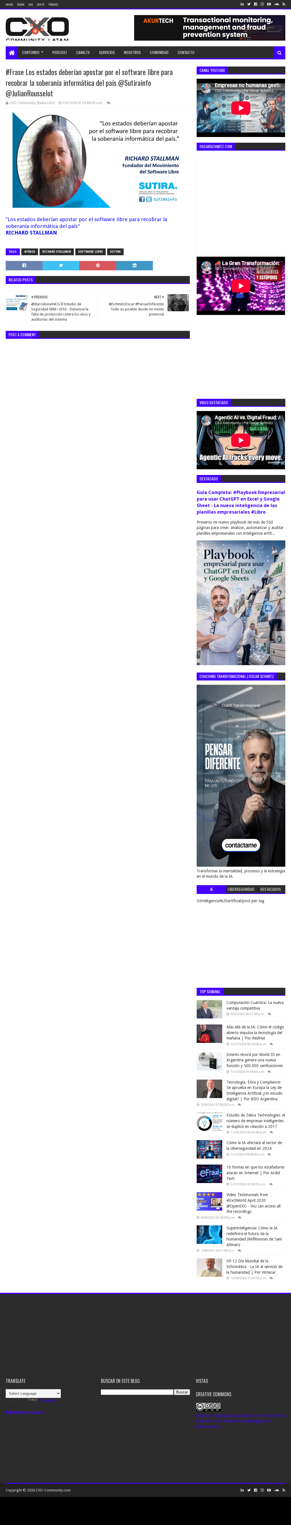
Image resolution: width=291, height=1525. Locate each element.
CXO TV (40, 4)
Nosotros (132, 52)
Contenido (31, 52)
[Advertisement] (239, 356)
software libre (90, 251)
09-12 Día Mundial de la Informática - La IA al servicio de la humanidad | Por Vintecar (254, 1266)
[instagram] (262, 4)
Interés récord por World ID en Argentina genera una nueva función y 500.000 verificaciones (254, 1060)
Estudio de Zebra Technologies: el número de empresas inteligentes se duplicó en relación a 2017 (255, 1120)
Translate (47, 1400)
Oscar (20, 4)
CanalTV (83, 52)
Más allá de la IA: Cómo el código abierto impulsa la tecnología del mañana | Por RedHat (255, 1032)
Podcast (53, 4)
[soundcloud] (276, 4)
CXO (30, 4)
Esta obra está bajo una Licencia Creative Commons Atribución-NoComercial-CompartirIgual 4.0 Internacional (240, 1421)
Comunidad (159, 52)
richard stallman (56, 251)
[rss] (283, 4)
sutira (115, 251)
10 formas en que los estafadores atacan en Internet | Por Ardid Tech (255, 1172)
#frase (29, 251)
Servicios (107, 52)
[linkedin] (242, 4)
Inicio (9, 4)
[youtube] (269, 4)
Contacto (186, 52)
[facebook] (255, 4)
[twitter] (249, 4)
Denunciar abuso (24, 1412)
